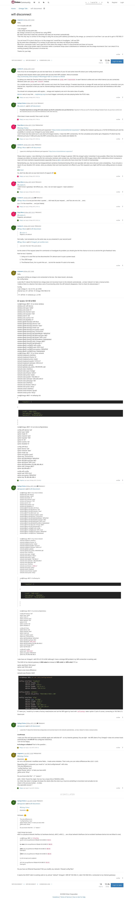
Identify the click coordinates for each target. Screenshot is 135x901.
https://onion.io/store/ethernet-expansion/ (65, 130)
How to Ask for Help (79, 897)
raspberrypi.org (40, 94)
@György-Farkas (22, 128)
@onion (19, 94)
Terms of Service (65, 897)
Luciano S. (20, 69)
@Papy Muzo (38, 144)
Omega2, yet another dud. (39, 242)
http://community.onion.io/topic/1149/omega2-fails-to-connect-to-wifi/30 (41, 76)
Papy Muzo (20, 125)
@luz (59, 160)
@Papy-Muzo (21, 147)
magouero (20, 20)
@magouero (42, 486)
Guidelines (56, 897)
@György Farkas (39, 125)
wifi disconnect (35, 106)
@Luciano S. (40, 103)
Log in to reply (117, 61)
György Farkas (21, 103)
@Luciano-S (21, 106)
